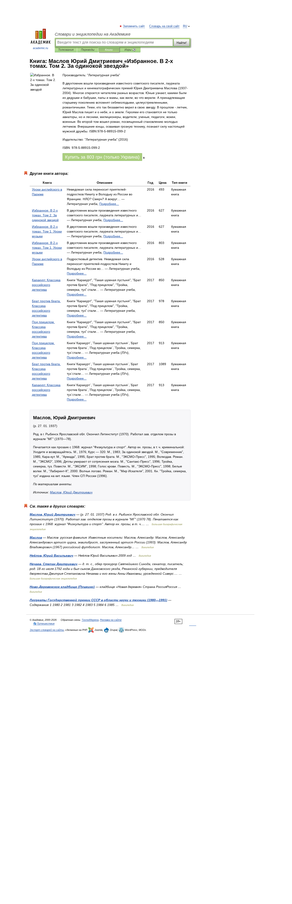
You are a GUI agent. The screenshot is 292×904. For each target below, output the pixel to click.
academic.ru (40, 48)
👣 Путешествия (44, 623)
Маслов (36, 537)
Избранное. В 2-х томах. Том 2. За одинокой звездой (45, 215)
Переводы (87, 49)
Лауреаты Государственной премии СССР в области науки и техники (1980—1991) (98, 600)
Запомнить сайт (134, 26)
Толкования (65, 49)
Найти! (182, 43)
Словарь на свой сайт (164, 26)
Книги (109, 49)
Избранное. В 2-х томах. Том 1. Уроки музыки (47, 231)
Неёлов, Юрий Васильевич (51, 555)
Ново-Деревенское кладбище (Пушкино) (62, 587)
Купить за (102, 157)
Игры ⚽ (130, 49)
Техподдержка (90, 619)
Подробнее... (109, 204)
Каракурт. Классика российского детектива (46, 284)
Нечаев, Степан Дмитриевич (53, 564)
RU (185, 26)
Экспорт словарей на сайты (47, 630)
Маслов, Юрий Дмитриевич (71, 492)
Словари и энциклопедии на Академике (92, 34)
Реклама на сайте (111, 619)
